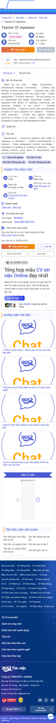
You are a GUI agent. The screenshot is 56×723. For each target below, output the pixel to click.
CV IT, (4, 584)
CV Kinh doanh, (42, 579)
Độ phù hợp (24, 73)
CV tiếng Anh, (23, 566)
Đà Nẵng (18, 218)
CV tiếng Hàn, (8, 570)
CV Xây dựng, (7, 588)
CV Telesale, (35, 602)
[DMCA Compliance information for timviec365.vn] (20, 700)
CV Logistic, (22, 606)
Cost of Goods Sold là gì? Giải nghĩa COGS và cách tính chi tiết (25, 463)
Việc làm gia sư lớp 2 (38, 544)
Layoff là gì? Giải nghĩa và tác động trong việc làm (26, 426)
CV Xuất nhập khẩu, (37, 588)
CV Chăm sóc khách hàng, (14, 597)
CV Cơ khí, (21, 588)
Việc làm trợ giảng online (15, 544)
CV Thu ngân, (20, 602)
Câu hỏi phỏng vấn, (10, 579)
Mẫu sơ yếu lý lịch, (28, 575)
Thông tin (8, 73)
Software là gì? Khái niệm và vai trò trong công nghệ (26, 388)
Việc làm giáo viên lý (37, 550)
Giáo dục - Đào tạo (11, 207)
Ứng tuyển (20, 49)
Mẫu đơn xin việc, (41, 570)
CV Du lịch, (6, 602)
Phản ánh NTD (14, 253)
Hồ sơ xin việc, (8, 566)
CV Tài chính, (7, 606)
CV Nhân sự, (15, 584)
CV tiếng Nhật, (24, 570)
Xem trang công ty (22, 63)
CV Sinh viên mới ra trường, (14, 593)
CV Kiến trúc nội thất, (40, 593)
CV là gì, (43, 575)
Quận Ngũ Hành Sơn (24, 221)
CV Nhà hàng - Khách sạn (42, 606)
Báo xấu (42, 253)
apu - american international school (32, 59)
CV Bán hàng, (29, 584)
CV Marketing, (45, 584)
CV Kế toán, (27, 579)
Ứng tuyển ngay (9, 235)
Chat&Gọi (48, 49)
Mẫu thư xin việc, (9, 575)
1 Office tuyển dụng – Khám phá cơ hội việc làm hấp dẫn (27, 351)
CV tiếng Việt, (39, 566)
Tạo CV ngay (13, 298)
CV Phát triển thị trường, (41, 597)
